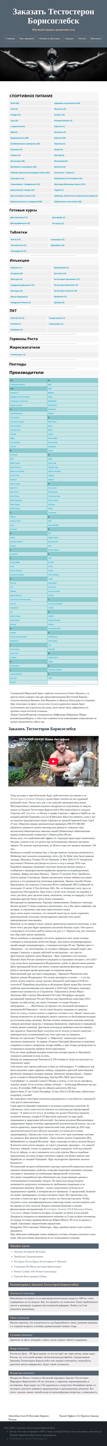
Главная (10, 38)
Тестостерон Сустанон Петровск (28, 798)
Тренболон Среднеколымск (28, 1256)
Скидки (69, 38)
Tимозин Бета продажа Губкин (30, 1276)
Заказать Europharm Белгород (29, 1251)
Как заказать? (27, 38)
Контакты (96, 38)
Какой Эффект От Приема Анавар (79, 1415)
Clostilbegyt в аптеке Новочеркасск (29, 1438)
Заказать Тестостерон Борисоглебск (53, 16)
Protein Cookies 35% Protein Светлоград (35, 1271)
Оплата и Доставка (49, 38)
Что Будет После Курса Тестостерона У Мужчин (40, 1261)
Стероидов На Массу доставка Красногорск (37, 1266)
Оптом (82, 38)
